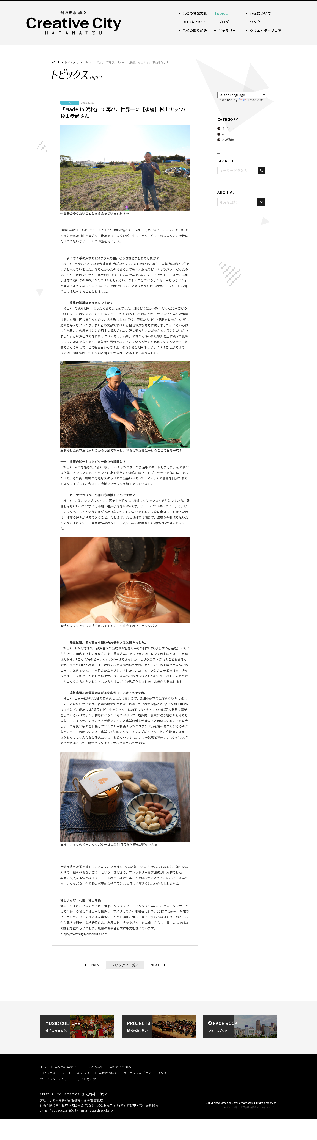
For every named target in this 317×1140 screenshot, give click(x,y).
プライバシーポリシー (55, 1079)
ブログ (66, 1073)
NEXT (155, 964)
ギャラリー (85, 1073)
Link (253, 21)
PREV (95, 964)
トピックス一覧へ (125, 965)
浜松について (108, 1073)
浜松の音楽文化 (65, 1067)
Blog (221, 21)
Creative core (263, 30)
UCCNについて (92, 1067)
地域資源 (228, 140)
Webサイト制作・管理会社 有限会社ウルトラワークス (250, 1107)
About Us (258, 13)
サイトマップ (86, 1079)
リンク (161, 1073)
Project (193, 30)
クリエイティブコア (137, 1073)
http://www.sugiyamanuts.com (84, 934)
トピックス (71, 62)
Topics (225, 13)
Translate (255, 99)
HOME (55, 62)
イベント (228, 128)
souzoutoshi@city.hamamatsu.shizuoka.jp (82, 1110)
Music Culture (193, 13)
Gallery (225, 30)
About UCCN (192, 21)
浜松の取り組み (120, 1067)
